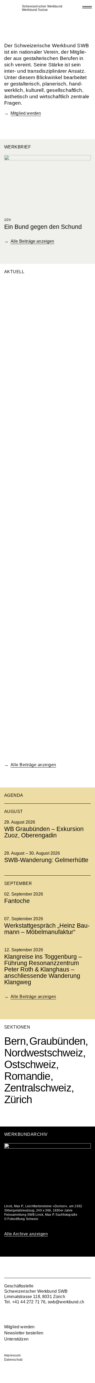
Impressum (12, 1355)
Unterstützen (16, 1339)
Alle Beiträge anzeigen (32, 241)
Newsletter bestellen (23, 1333)
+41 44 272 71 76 (29, 1302)
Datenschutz (13, 1359)
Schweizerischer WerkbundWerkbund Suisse (42, 8)
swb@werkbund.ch (66, 1302)
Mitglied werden (26, 113)
